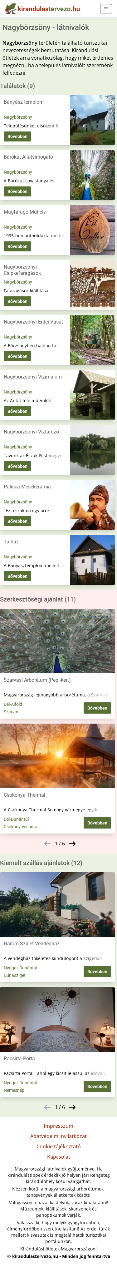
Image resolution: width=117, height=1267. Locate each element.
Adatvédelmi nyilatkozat (58, 1136)
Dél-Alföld (13, 704)
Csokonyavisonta (20, 826)
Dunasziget (15, 975)
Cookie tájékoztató (59, 1146)
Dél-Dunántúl (16, 819)
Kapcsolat (58, 1156)
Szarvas (11, 711)
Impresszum (58, 1125)
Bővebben (17, 136)
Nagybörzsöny (18, 117)
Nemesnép (14, 1090)
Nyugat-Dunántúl (20, 967)
